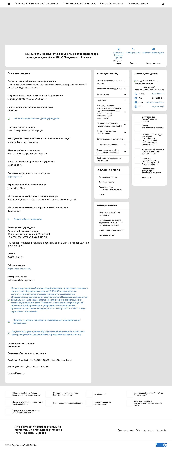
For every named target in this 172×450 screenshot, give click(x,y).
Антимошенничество (108, 177)
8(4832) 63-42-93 (158, 94)
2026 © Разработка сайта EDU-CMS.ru (21, 445)
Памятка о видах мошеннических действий (110, 188)
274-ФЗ (102, 195)
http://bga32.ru (15, 177)
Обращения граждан (138, 4)
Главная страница (125, 430)
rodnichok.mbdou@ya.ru (155, 102)
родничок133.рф (158, 107)
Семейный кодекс (107, 236)
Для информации (106, 182)
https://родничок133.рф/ (19, 269)
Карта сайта (162, 430)
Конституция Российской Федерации (110, 214)
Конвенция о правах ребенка (111, 231)
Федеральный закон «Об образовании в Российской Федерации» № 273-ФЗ (111, 223)
